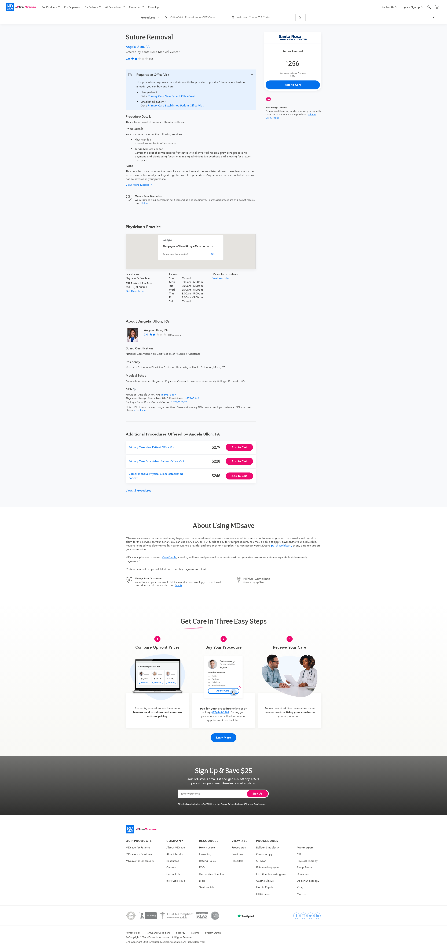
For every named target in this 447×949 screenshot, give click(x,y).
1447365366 (191, 398)
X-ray (300, 887)
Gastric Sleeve (265, 880)
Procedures (239, 847)
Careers (171, 867)
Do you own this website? (175, 254)
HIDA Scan (263, 894)
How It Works (207, 847)
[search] (429, 7)
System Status (213, 932)
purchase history (281, 545)
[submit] (301, 17)
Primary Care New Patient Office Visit (171, 96)
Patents (195, 932)
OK (212, 254)
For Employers (72, 7)
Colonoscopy (264, 854)
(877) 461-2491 (220, 712)
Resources (172, 861)
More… (301, 894)
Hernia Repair (264, 887)
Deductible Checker (211, 874)
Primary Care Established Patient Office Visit (176, 105)
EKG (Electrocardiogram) (271, 874)
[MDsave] (21, 7)
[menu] (206, 7)
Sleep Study (304, 867)
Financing (153, 7)
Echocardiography (267, 867)
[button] (191, 74)
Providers (237, 854)
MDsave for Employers (140, 861)
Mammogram (305, 847)
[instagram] (303, 916)
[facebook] (296, 916)
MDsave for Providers (139, 854)
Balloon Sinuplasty (267, 847)
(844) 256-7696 (175, 880)
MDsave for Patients (138, 847)
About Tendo (174, 854)
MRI (299, 854)
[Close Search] (434, 17)
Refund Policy (207, 861)
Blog (202, 880)
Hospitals (237, 861)
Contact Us (173, 874)
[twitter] (310, 916)
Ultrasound (303, 874)
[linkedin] (317, 916)
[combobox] (195, 17)
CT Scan (261, 861)
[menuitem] (51, 7)
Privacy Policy (234, 804)
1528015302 (179, 402)
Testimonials (206, 887)
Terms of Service (253, 804)
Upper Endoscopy (308, 880)
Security (180, 932)
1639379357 (168, 394)
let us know (140, 410)
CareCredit (169, 557)
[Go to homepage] (141, 829)
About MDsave (175, 847)
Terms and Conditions (158, 932)
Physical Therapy (307, 861)
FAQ (202, 867)
